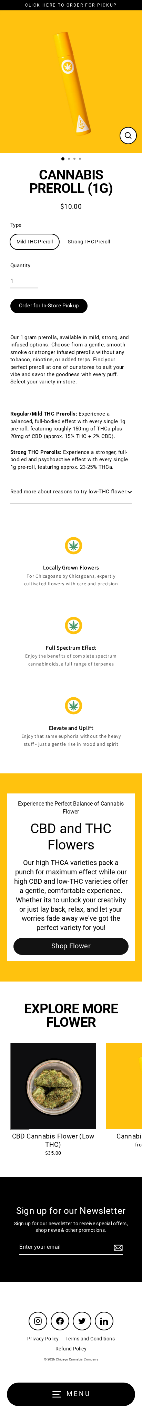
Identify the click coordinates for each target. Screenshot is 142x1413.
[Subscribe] (117, 1247)
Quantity (20, 265)
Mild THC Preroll (35, 241)
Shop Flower (71, 946)
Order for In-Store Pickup (49, 306)
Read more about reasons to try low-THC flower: (69, 492)
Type (16, 225)
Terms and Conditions (90, 1338)
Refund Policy (71, 1348)
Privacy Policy (43, 1338)
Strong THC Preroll (89, 241)
